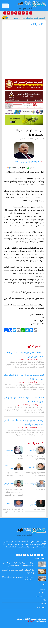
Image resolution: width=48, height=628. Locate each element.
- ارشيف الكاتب (27, 162)
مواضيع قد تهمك (34, 346)
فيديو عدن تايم (41, 607)
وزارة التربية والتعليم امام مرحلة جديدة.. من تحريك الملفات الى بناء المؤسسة (14, 492)
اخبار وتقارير (42, 592)
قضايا (44, 600)
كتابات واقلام (36, 443)
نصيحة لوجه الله (39, 509)
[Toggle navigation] (5, 6)
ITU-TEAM (30, 621)
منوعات (43, 604)
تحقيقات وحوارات (40, 596)
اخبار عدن (43, 589)
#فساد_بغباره (40, 489)
